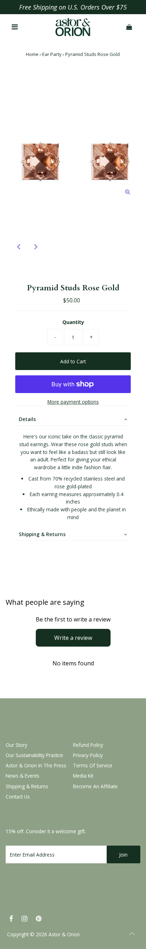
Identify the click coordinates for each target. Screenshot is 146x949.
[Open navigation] (15, 27)
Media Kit (83, 775)
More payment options (73, 401)
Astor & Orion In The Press (36, 765)
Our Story (16, 744)
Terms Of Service (92, 765)
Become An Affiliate (95, 786)
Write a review (73, 638)
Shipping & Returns (42, 534)
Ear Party (52, 54)
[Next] (36, 246)
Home (32, 54)
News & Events (22, 775)
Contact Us (18, 796)
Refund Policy (88, 744)
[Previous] (18, 246)
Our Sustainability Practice (34, 755)
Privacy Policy (88, 755)
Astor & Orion (64, 934)
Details (27, 419)
